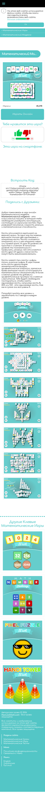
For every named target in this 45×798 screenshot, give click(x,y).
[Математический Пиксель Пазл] (22, 640)
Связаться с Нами (13, 753)
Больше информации (18, 19)
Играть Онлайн (23, 114)
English (7, 761)
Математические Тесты (16, 743)
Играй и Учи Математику (19, 3)
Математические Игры (16, 741)
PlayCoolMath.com (10, 715)
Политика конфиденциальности (20, 751)
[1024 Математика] (22, 550)
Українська (9, 763)
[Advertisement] (22, 42)
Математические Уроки (16, 739)
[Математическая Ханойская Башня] (22, 684)
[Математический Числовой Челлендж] (22, 595)
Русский (8, 765)
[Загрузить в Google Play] (22, 173)
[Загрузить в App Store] (22, 162)
